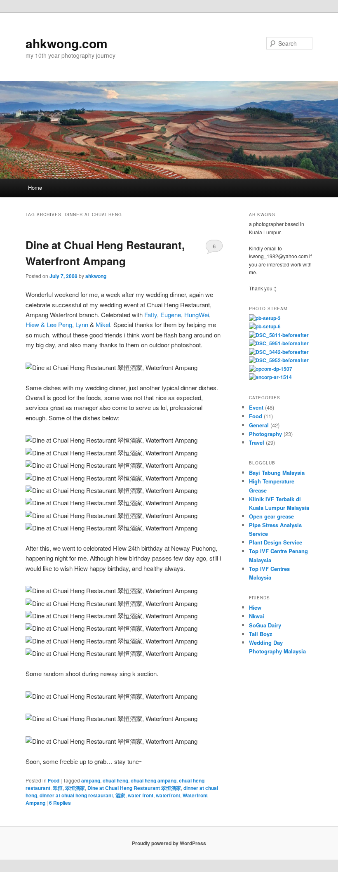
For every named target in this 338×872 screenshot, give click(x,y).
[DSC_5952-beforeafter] (279, 360)
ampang (90, 780)
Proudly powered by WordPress (169, 843)
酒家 (120, 795)
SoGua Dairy (265, 625)
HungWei (196, 314)
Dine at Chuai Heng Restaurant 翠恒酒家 (134, 788)
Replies (60, 802)
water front (140, 795)
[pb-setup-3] (265, 318)
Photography (265, 434)
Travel (256, 442)
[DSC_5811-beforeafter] (279, 335)
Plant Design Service (275, 542)
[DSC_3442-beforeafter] (279, 352)
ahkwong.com (67, 43)
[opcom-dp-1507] (270, 368)
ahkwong (95, 276)
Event (256, 407)
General (259, 425)
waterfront (168, 795)
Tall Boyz (260, 634)
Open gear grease (271, 516)
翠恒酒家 (75, 788)
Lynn (81, 324)
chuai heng (115, 780)
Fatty (150, 314)
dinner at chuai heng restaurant (76, 795)
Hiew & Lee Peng (49, 324)
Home (35, 187)
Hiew (255, 607)
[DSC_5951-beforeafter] (279, 343)
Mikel (103, 324)
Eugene (170, 314)
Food (53, 780)
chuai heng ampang (153, 780)
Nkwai (256, 616)
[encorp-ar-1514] (270, 377)
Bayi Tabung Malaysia (277, 472)
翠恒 (58, 788)
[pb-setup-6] (265, 326)
